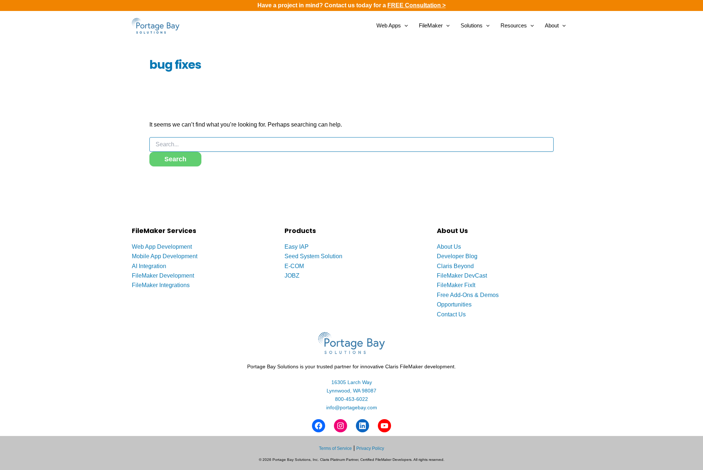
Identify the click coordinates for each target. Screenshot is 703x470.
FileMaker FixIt (456, 285)
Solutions (472, 25)
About (552, 25)
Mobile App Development (164, 256)
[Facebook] (318, 425)
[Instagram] (340, 425)
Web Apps (388, 25)
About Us (449, 247)
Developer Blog (457, 256)
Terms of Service (335, 448)
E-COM (294, 266)
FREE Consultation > (416, 5)
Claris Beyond (455, 266)
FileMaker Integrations (161, 285)
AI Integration (149, 266)
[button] (404, 25)
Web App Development (162, 247)
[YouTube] (384, 425)
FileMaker (431, 25)
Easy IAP (296, 247)
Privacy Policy (370, 448)
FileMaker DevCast (462, 275)
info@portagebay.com (351, 407)
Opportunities (454, 304)
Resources (514, 25)
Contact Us (451, 314)
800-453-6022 (351, 399)
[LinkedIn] (362, 425)
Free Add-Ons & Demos (468, 295)
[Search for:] (351, 144)
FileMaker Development (163, 275)
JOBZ (292, 275)
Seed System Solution (313, 256)
